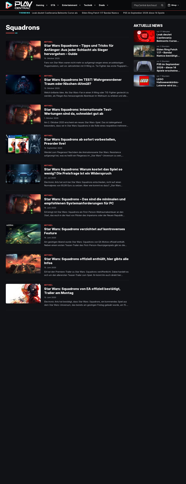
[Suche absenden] (162, 5)
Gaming (40, 5)
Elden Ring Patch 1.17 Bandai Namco (100, 13)
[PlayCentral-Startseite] (19, 5)
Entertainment (69, 5)
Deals (102, 5)
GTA (53, 5)
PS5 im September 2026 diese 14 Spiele (143, 13)
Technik (88, 5)
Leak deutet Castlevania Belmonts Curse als (55, 13)
